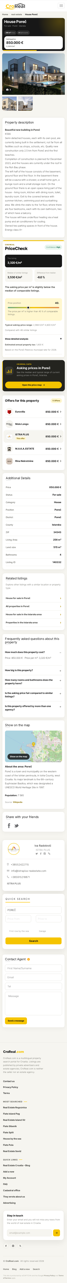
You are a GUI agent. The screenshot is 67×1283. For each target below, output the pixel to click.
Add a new (8, 1171)
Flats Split (8, 1132)
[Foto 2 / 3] (9, 103)
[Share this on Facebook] (9, 825)
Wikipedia (17, 802)
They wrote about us (14, 1196)
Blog (14, 1269)
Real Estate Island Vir (14, 1120)
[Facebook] (6, 1246)
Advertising (9, 1202)
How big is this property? (19, 670)
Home (5, 14)
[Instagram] (13, 1246)
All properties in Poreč (17, 606)
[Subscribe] (56, 1232)
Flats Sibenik (10, 1126)
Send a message (16, 1020)
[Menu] (61, 5)
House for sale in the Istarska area (24, 614)
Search (36, 1269)
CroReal (13, 1052)
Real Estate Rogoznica (15, 1107)
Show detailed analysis (16, 339)
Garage (42, 931)
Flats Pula (8, 1145)
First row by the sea (19, 931)
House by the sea (12, 1138)
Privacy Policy (10, 1087)
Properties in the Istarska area (22, 622)
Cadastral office (11, 1190)
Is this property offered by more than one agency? (28, 708)
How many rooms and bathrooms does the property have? (29, 681)
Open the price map (33, 385)
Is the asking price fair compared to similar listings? (29, 695)
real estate (16, 14)
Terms (6, 1093)
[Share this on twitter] (16, 825)
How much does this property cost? (25, 652)
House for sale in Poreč (18, 598)
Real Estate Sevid (12, 1151)
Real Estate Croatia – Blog (16, 1165)
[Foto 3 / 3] (25, 103)
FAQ (5, 1184)
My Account (9, 1178)
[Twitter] (20, 1246)
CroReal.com (12, 1261)
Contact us (9, 1081)
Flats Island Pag (11, 1113)
